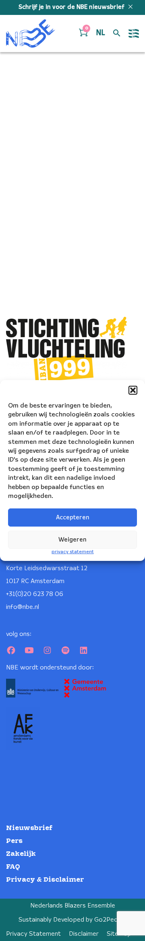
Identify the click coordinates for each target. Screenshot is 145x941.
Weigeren (72, 540)
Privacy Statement (33, 934)
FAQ (13, 867)
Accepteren (72, 518)
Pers (14, 841)
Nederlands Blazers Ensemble (72, 906)
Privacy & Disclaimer (45, 880)
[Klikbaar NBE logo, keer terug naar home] (30, 33)
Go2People (110, 920)
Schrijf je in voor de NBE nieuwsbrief (72, 7)
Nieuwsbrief (29, 828)
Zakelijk (21, 854)
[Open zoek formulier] (116, 33)
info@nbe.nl (22, 607)
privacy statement (73, 552)
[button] (133, 390)
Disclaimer (84, 934)
